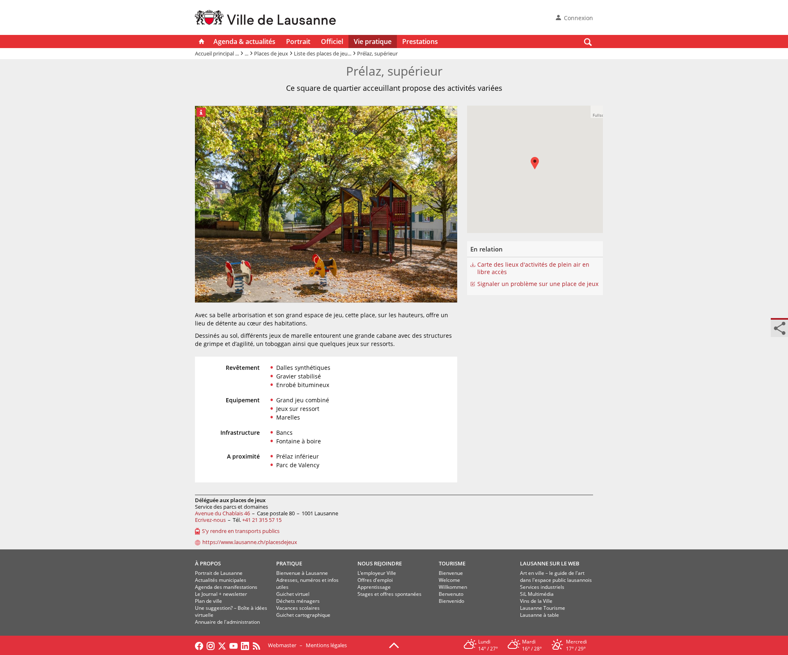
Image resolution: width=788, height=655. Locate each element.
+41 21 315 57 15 (262, 520)
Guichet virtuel (292, 593)
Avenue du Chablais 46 (222, 513)
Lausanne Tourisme (542, 607)
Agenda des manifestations (226, 587)
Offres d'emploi (375, 580)
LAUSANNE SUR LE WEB (550, 563)
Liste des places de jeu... (322, 53)
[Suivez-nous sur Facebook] (199, 645)
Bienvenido (451, 600)
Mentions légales (326, 645)
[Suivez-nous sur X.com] (222, 645)
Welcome (449, 580)
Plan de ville (208, 600)
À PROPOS (208, 563)
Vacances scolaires (298, 607)
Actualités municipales (220, 580)
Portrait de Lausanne (219, 573)
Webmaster (282, 645)
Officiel (332, 41)
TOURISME (452, 563)
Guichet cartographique (303, 614)
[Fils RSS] (258, 645)
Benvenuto (451, 593)
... (246, 53)
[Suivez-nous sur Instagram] (210, 645)
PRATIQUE (289, 563)
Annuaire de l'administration (227, 621)
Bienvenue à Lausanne (302, 573)
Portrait (298, 41)
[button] (597, 112)
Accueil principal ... (217, 53)
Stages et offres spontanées (389, 593)
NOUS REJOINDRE (379, 563)
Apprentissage (374, 587)
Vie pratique (373, 41)
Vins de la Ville (536, 600)
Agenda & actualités (244, 41)
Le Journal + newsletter (221, 593)
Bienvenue (451, 573)
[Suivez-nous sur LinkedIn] (245, 645)
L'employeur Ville (376, 573)
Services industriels (542, 587)
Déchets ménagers (298, 600)
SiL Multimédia (537, 593)
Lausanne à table (539, 614)
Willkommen (453, 587)
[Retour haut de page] (394, 644)
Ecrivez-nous (210, 520)
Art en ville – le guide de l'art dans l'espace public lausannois (556, 577)
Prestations (420, 41)
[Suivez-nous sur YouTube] (233, 645)
